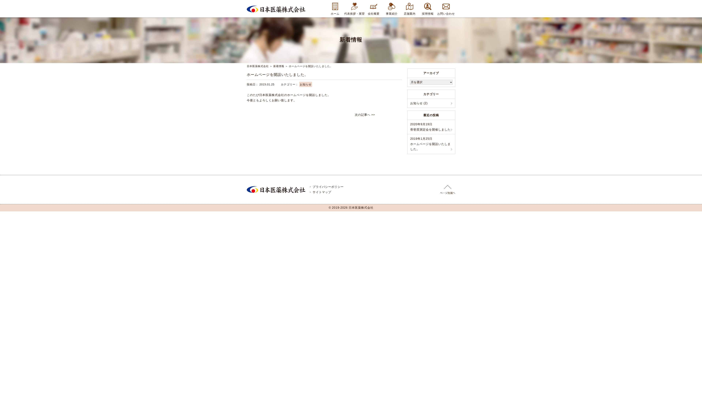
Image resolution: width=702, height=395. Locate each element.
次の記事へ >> (365, 114)
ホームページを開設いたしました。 (430, 144)
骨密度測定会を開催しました (430, 127)
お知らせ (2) (419, 103)
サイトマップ (321, 192)
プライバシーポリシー (328, 186)
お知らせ (306, 84)
